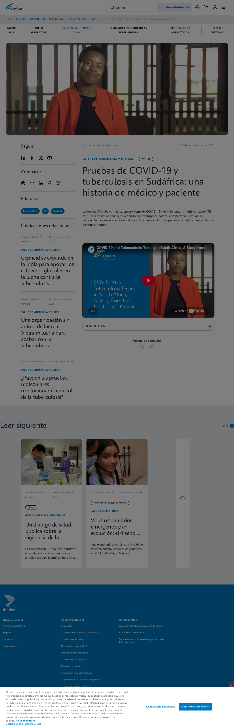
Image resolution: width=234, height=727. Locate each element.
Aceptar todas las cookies (195, 706)
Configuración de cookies (161, 706)
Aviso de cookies (25, 721)
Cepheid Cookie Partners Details (23, 724)
